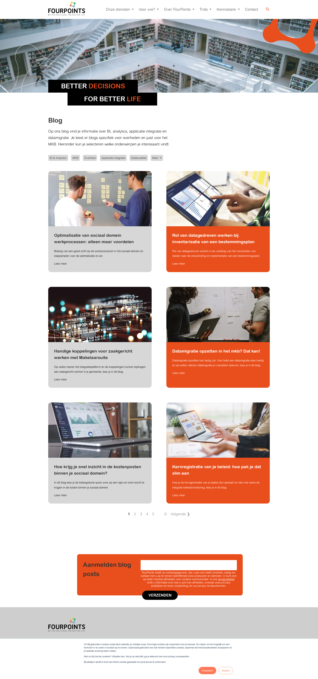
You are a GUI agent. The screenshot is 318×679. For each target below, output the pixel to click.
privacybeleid (226, 579)
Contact (251, 9)
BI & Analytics (58, 157)
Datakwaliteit (138, 157)
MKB (75, 157)
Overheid (90, 157)
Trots (203, 9)
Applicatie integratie (113, 157)
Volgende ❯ (180, 514)
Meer (155, 157)
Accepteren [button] (207, 670)
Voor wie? (147, 9)
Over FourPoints (177, 9)
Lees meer (60, 263)
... (158, 514)
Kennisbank (226, 9)
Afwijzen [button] (226, 670)
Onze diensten (118, 9)
